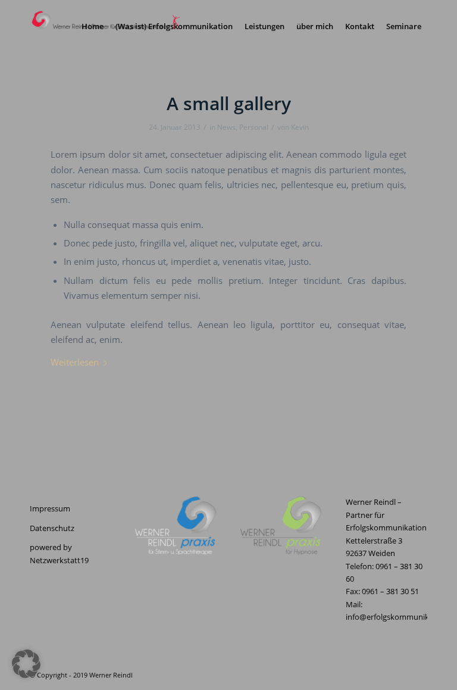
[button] (26, 664)
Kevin (300, 127)
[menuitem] (92, 26)
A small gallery (229, 103)
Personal (253, 127)
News (226, 127)
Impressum (50, 508)
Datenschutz (52, 528)
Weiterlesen (75, 362)
